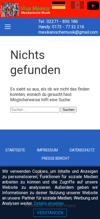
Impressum (47, 150)
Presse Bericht (55, 158)
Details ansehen (49, 203)
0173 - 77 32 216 (68, 26)
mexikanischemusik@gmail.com (68, 32)
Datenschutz (82, 150)
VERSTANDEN (50, 212)
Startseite (15, 150)
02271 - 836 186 (62, 21)
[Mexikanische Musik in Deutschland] (25, 9)
